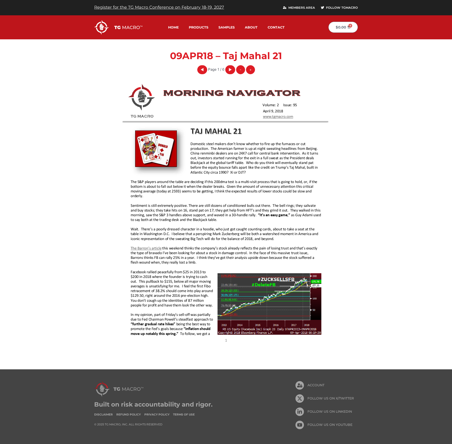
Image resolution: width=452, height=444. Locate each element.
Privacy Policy (157, 414)
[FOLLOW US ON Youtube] (299, 425)
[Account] (299, 385)
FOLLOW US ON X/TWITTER (330, 398)
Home (173, 27)
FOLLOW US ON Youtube (329, 425)
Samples (226, 27)
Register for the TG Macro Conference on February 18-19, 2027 (159, 7)
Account (315, 385)
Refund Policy (128, 414)
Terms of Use (184, 414)
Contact (276, 27)
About (251, 27)
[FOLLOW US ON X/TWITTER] (299, 398)
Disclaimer (103, 414)
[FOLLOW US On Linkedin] (299, 411)
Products (198, 27)
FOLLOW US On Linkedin (329, 411)
